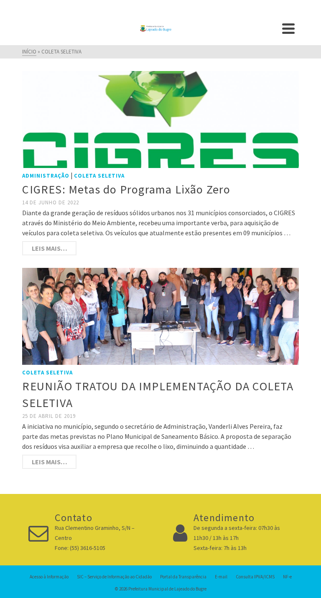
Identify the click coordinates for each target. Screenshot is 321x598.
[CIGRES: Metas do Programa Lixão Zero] (160, 119)
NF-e (287, 577)
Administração (45, 175)
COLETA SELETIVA (99, 175)
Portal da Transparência (183, 577)
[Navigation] (288, 28)
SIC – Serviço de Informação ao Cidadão (114, 577)
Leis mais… (49, 248)
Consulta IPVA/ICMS (255, 577)
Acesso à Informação (49, 577)
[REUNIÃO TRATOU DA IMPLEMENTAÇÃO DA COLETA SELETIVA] (160, 315)
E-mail (221, 577)
